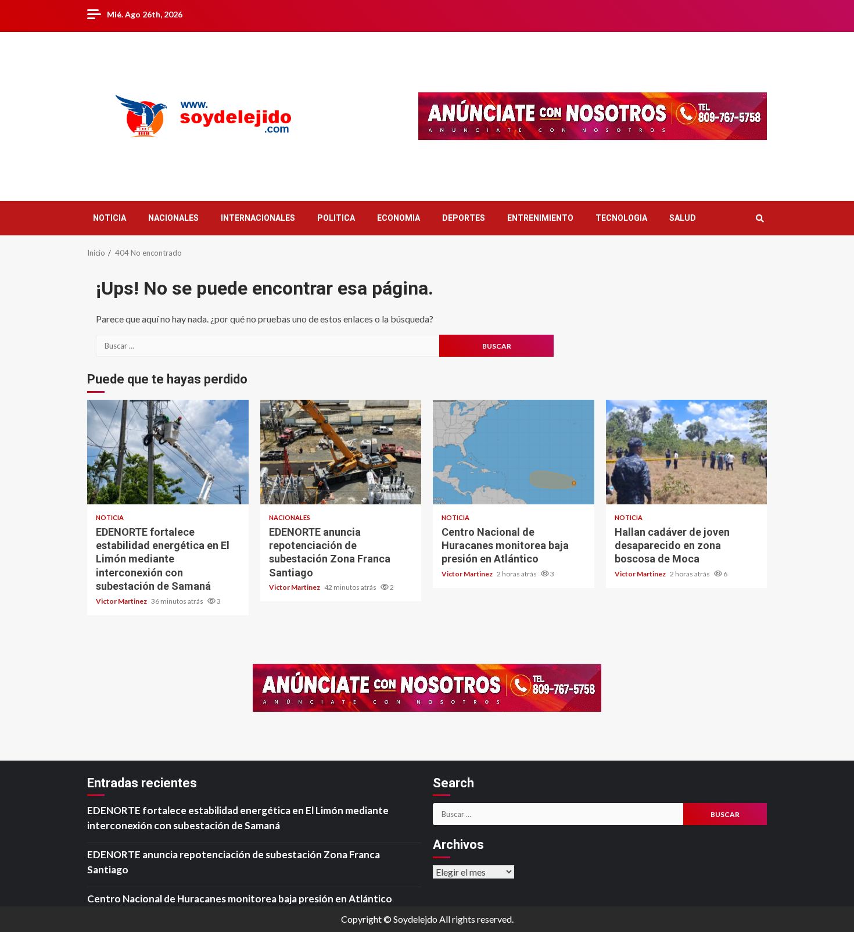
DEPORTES (463, 218)
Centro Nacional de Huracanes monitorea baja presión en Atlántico (513, 452)
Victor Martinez (122, 601)
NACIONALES (173, 218)
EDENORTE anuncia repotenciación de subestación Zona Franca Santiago (341, 452)
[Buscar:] (267, 346)
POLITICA (336, 218)
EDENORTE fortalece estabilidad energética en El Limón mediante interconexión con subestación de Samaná (168, 452)
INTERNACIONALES (258, 218)
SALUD (682, 218)
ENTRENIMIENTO (540, 218)
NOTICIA (109, 218)
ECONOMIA (398, 218)
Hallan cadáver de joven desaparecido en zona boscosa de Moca (686, 452)
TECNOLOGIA (621, 218)
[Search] (759, 218)
